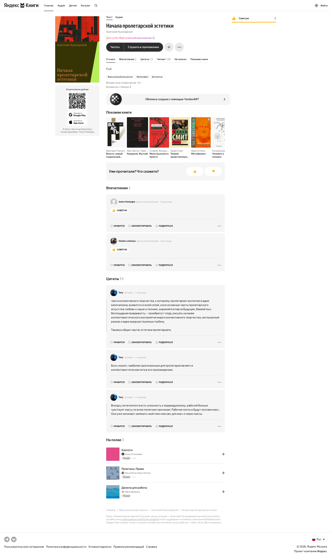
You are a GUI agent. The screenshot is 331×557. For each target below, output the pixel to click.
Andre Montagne (127, 202)
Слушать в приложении (143, 47)
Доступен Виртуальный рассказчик (129, 38)
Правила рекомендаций (128, 546)
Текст (109, 17)
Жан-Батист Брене (138, 150)
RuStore (66, 129)
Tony (121, 292)
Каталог (85, 5)
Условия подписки (99, 546)
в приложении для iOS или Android (139, 519)
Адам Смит (176, 150)
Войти (324, 5)
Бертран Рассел (115, 150)
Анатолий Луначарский (119, 31)
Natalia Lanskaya (127, 241)
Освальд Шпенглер (223, 150)
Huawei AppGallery (69, 132)
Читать (115, 47)
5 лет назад (166, 241)
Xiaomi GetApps (86, 132)
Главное (48, 5)
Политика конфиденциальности (66, 546)
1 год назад (140, 292)
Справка (151, 546)
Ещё (109, 68)
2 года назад (166, 202)
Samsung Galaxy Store (81, 129)
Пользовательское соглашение (24, 546)
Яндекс (322, 551)
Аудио (61, 5)
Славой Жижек (158, 150)
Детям (73, 5)
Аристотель (198, 150)
